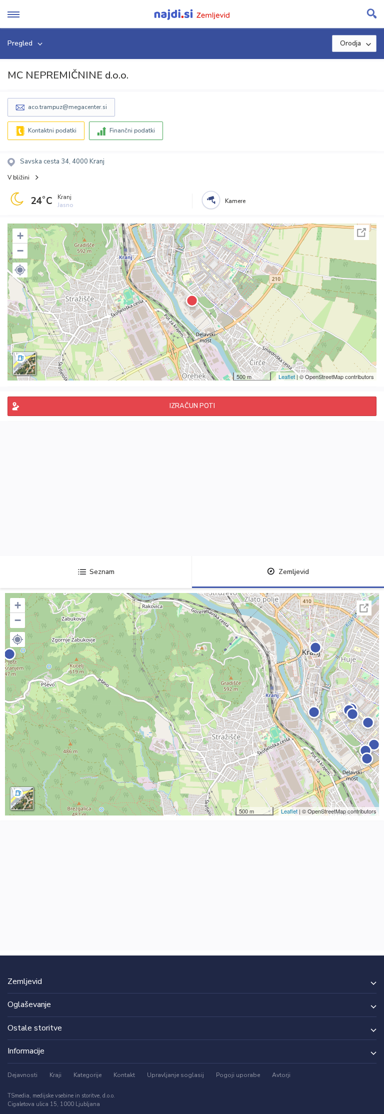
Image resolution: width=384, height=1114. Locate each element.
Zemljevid (293, 571)
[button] (20, 270)
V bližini (19, 178)
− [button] (20, 250)
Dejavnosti (23, 1075)
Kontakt (124, 1075)
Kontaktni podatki (52, 130)
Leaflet (286, 376)
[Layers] (25, 363)
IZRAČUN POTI (192, 406)
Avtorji (281, 1075)
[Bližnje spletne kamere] (211, 200)
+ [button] (20, 236)
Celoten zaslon (361, 232)
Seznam (102, 571)
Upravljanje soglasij (175, 1075)
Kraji (56, 1075)
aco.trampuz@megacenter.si (67, 107)
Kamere (235, 201)
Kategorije (88, 1075)
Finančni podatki (132, 130)
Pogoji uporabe (238, 1075)
